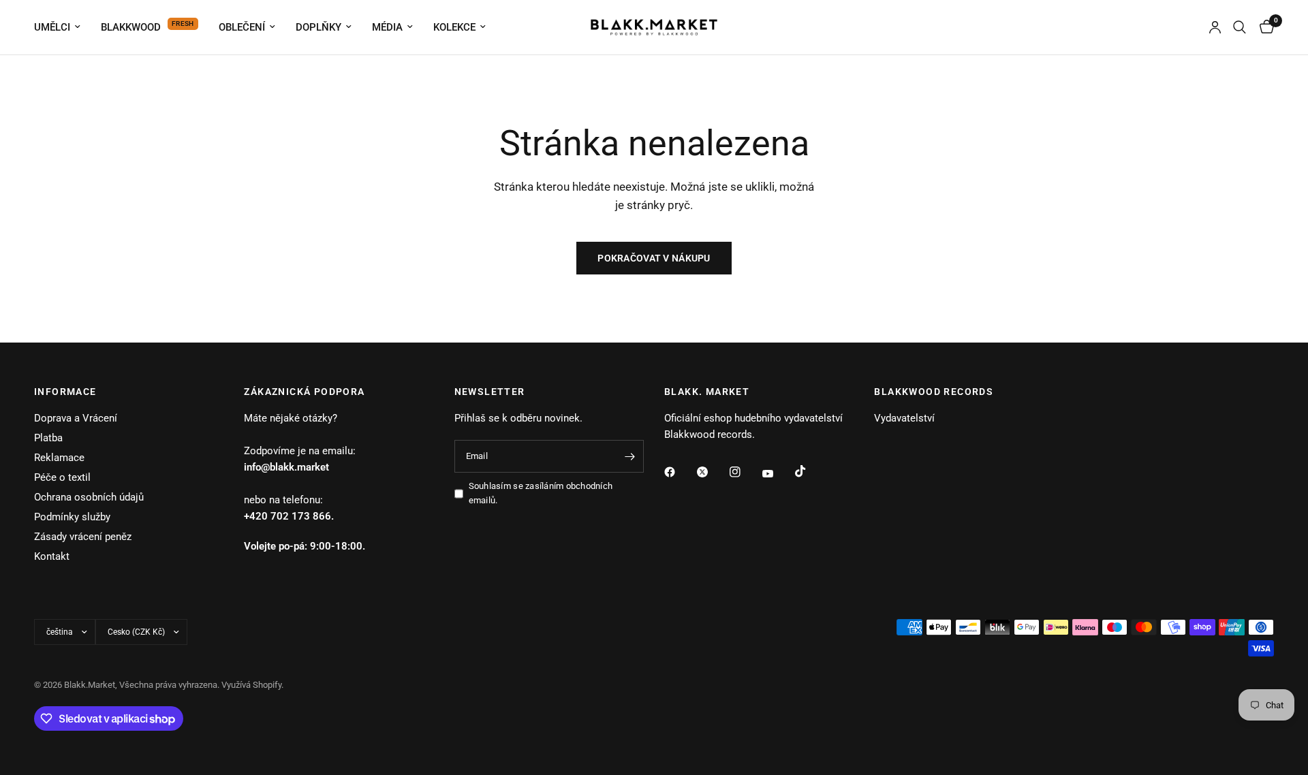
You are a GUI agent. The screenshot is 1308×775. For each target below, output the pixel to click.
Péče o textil (62, 477)
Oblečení (242, 27)
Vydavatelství (904, 418)
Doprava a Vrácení (75, 418)
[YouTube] (777, 474)
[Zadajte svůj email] (630, 456)
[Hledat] (1239, 27)
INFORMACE (65, 391)
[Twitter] (712, 472)
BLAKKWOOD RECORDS (933, 391)
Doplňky (318, 27)
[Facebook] (679, 472)
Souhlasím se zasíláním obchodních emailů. (541, 493)
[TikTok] (810, 471)
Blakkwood (131, 27)
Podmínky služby (72, 517)
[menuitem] (62, 27)
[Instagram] (745, 472)
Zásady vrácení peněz (82, 537)
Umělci (52, 27)
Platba (48, 438)
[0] (1263, 27)
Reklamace (59, 458)
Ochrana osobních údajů (89, 497)
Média (387, 27)
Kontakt (51, 556)
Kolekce (454, 27)
